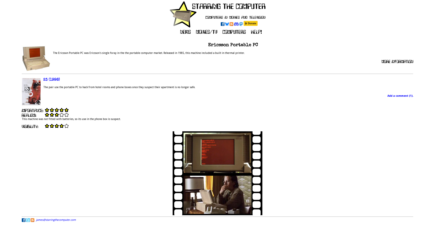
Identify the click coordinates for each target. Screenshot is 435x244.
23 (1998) (51, 80)
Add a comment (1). (400, 95)
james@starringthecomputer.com (56, 219)
